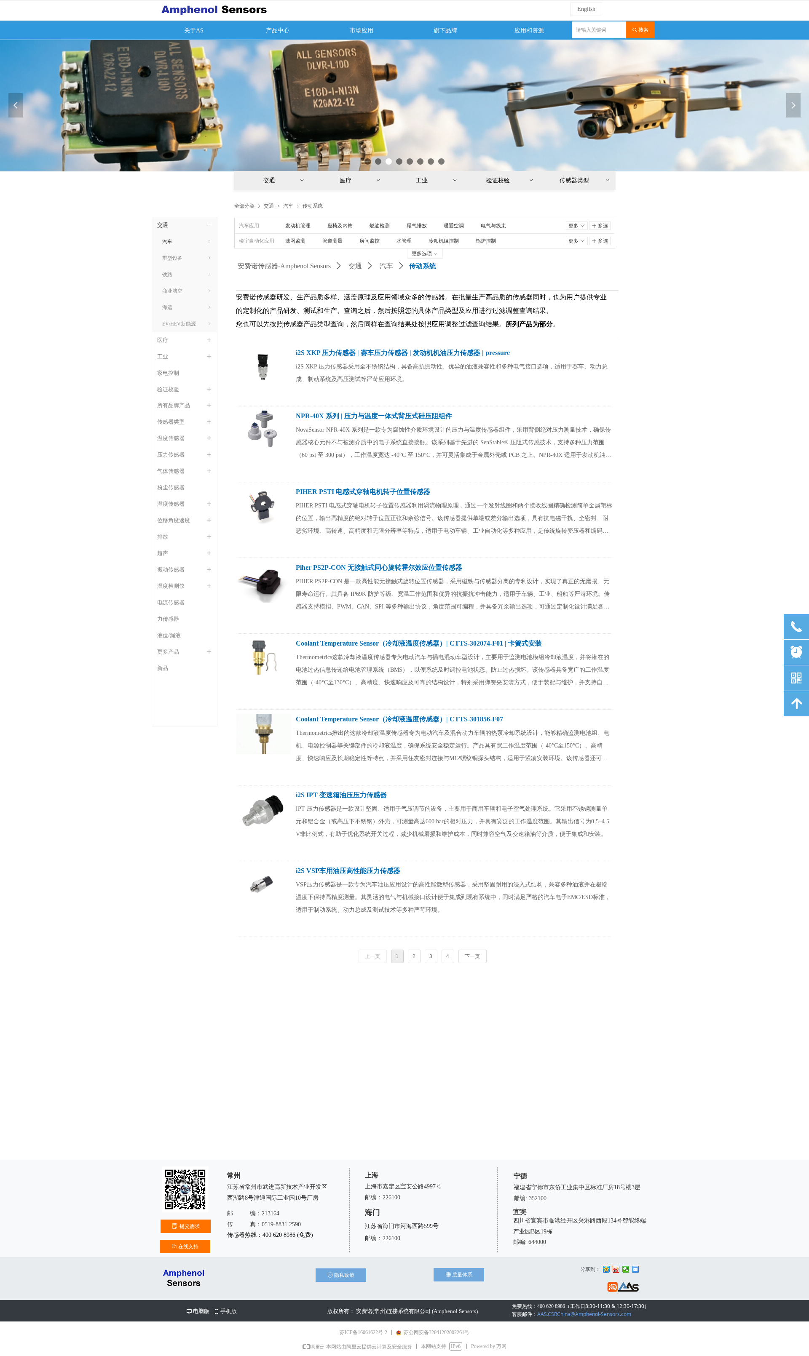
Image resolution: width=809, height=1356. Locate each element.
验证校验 (510, 180)
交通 (355, 266)
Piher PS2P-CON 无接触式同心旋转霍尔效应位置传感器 (379, 567)
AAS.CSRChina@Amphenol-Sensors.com (571, 1314)
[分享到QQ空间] (606, 1269)
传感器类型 (585, 180)
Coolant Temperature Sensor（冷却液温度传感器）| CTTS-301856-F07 (399, 719)
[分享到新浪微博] (616, 1269)
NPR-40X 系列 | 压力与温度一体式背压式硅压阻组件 (374, 415)
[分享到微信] (626, 1269)
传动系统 (313, 205)
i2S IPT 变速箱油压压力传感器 (341, 794)
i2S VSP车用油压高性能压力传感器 (348, 870)
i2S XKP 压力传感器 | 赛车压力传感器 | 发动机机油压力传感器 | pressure (403, 352)
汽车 (386, 266)
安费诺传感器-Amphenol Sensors (284, 266)
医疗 (361, 180)
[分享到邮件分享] (635, 1269)
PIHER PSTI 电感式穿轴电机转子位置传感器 (363, 491)
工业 (437, 180)
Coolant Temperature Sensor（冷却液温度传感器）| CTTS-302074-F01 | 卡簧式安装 (419, 643)
